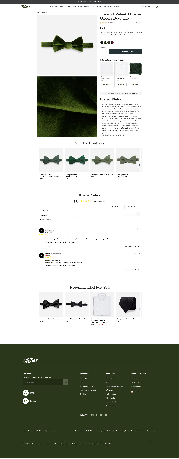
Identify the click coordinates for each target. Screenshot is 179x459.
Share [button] (48, 246)
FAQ (81, 382)
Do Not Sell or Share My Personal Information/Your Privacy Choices (108, 431)
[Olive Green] (108, 42)
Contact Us (84, 378)
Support (143, 6)
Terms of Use (139, 431)
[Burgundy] (112, 42)
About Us (134, 378)
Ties (56, 6)
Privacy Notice (151, 431)
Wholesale (109, 382)
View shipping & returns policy (129, 93)
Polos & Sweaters (84, 6)
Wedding (117, 6)
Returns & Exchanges (88, 390)
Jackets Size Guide (112, 402)
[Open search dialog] (149, 7)
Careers (134, 382)
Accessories (108, 6)
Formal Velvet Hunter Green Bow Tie (54, 242)
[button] (136, 246)
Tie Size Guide (111, 394)
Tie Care (83, 394)
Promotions (110, 378)
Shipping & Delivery (87, 386)
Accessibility (79, 431)
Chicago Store (136, 386)
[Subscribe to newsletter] (65, 382)
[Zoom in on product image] (67, 45)
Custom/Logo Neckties (114, 386)
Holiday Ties (110, 406)
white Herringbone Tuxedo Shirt (119, 128)
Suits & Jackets (97, 6)
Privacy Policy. (108, 443)
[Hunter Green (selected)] (105, 42)
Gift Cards (109, 390)
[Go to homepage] (25, 6)
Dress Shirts (72, 6)
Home (38, 12)
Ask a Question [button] (118, 207)
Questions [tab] (43, 210)
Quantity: (102, 47)
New (51, 6)
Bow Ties (62, 6)
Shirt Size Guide (111, 398)
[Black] (101, 42)
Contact (33, 401)
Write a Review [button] (134, 207)
